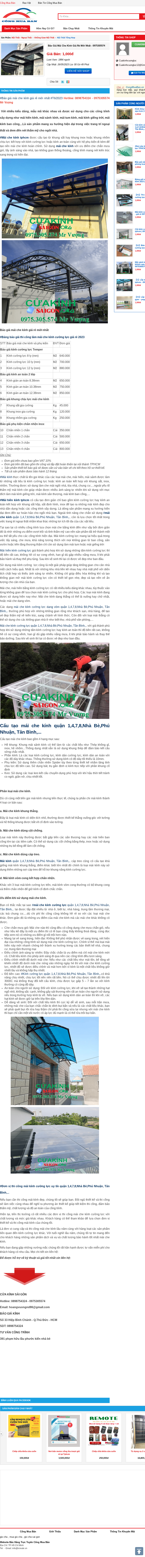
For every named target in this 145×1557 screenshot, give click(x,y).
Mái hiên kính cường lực (15, 550)
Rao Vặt (26, 3)
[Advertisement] (55, 1367)
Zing (67, 81)
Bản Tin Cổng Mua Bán (50, 3)
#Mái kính (6, 477)
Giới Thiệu (55, 1531)
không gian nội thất (44, 38)
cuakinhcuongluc (128, 60)
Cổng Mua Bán (7, 3)
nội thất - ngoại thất (22, 38)
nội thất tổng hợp (66, 38)
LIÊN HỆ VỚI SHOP (78, 71)
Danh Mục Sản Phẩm (15, 28)
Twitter (62, 81)
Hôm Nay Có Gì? (45, 28)
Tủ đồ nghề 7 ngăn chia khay (64, 1451)
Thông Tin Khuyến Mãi (100, 28)
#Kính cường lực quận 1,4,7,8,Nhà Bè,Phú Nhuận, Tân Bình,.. (61, 973)
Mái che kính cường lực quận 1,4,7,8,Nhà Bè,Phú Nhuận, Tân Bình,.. (43, 625)
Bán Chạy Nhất (71, 28)
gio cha (3, 1537)
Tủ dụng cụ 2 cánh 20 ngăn (24, 1451)
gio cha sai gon (32, 1537)
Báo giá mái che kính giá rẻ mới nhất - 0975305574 (76, 45)
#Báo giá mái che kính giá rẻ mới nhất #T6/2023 (31, 98)
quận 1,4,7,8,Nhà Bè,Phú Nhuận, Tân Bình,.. (35, 861)
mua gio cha (16, 1537)
